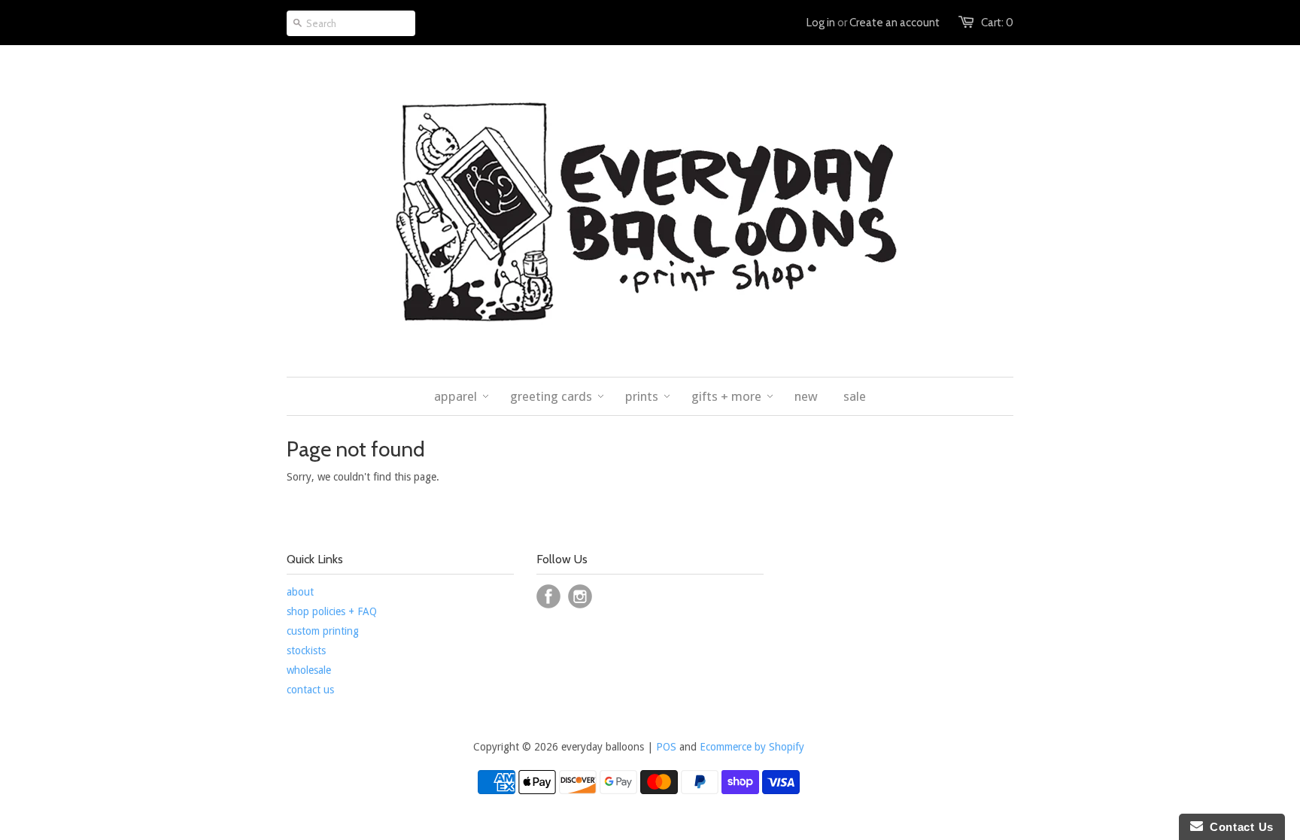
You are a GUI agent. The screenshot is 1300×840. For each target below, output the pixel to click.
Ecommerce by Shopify (752, 747)
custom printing (323, 631)
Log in (820, 22)
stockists (306, 650)
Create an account (894, 22)
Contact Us (1238, 826)
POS (666, 747)
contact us (310, 690)
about (300, 592)
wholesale (309, 670)
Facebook (548, 596)
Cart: (997, 22)
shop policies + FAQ (332, 611)
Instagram (580, 596)
